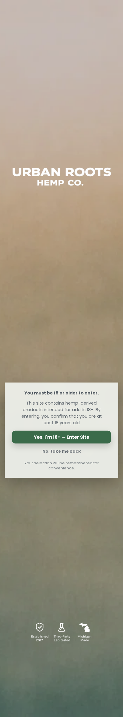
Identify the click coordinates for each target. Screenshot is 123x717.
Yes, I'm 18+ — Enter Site (61, 437)
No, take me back (61, 451)
